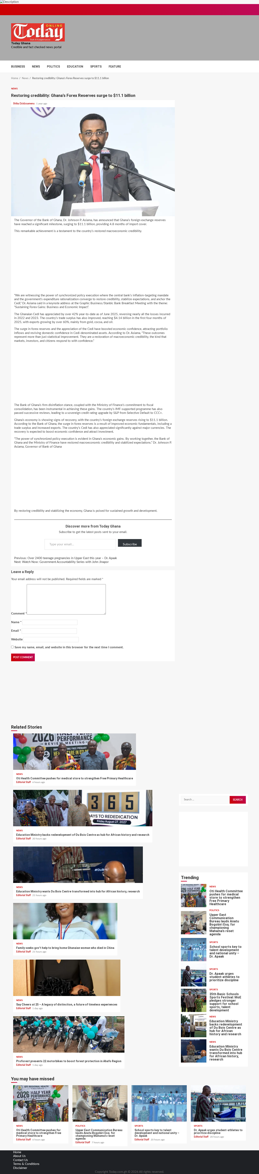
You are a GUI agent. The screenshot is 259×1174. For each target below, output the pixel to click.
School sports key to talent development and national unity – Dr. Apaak (193, 949)
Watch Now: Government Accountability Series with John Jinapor (61, 562)
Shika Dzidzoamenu (24, 103)
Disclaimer (20, 1168)
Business (18, 66)
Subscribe (130, 544)
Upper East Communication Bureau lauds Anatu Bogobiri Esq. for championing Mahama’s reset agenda (193, 922)
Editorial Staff (23, 782)
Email (16, 630)
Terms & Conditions (26, 1164)
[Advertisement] (93, 264)
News (36, 66)
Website (17, 639)
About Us (19, 1156)
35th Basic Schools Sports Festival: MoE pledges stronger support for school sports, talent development (193, 1000)
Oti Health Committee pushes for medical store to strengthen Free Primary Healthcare (74, 751)
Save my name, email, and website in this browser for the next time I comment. (69, 647)
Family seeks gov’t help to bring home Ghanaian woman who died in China (65, 921)
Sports (96, 66)
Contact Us (20, 1160)
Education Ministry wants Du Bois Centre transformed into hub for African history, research (78, 865)
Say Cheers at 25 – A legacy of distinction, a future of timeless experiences (66, 978)
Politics (53, 66)
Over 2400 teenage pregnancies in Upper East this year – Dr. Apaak (65, 558)
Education (75, 66)
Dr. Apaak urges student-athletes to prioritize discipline (193, 974)
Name (16, 622)
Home (17, 1152)
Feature (115, 66)
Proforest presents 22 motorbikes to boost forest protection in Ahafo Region (68, 1034)
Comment (19, 613)
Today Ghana (20, 43)
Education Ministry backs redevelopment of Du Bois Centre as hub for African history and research (82, 808)
